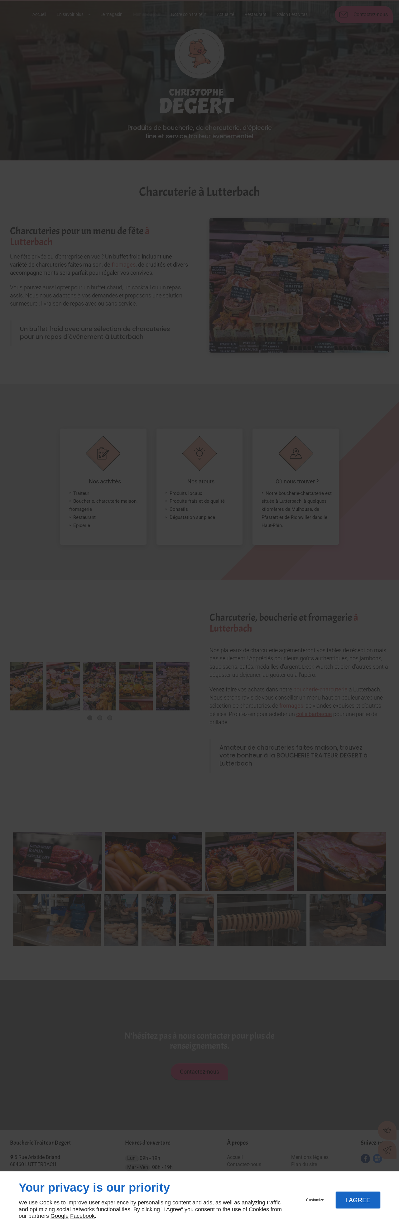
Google (59, 1216)
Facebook (82, 1216)
